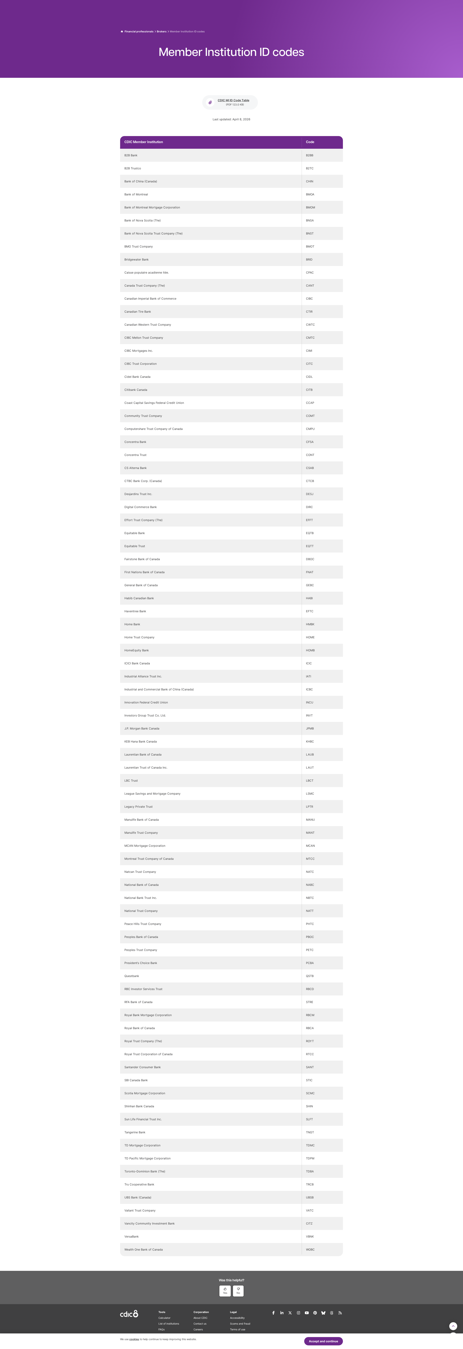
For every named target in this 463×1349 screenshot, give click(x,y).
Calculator (164, 1317)
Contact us (200, 1323)
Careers (198, 1329)
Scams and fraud (240, 1323)
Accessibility (237, 1317)
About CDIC (200, 1317)
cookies (134, 1339)
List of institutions (168, 1323)
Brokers (162, 31)
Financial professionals (139, 31)
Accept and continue (323, 1341)
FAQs (161, 1329)
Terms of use (237, 1329)
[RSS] (340, 1313)
